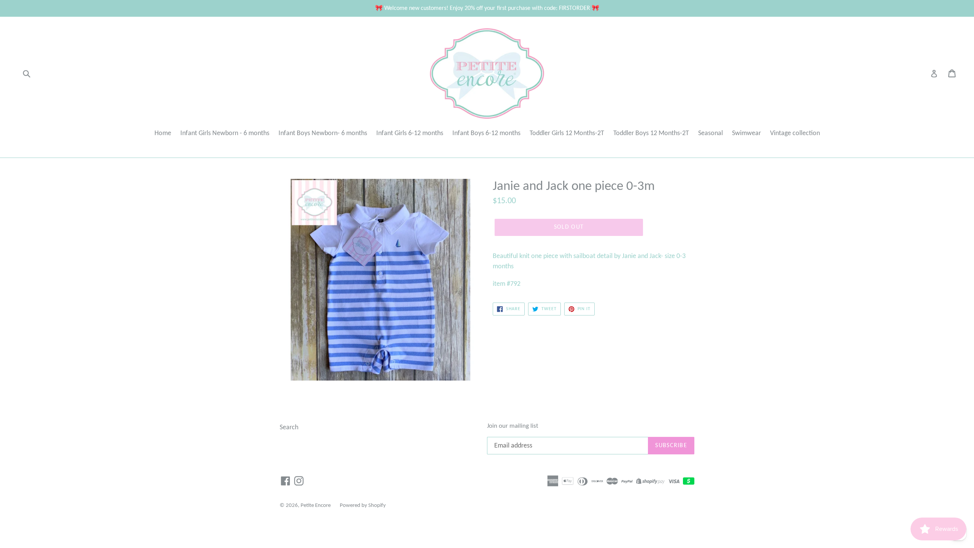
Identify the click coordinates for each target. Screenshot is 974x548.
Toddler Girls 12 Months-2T (567, 133)
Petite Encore (316, 505)
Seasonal (710, 133)
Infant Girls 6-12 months (409, 133)
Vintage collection (795, 133)
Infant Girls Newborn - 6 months (224, 133)
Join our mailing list (512, 426)
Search (289, 427)
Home (162, 133)
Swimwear (746, 133)
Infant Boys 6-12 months (486, 133)
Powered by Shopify (363, 505)
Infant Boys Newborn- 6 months (323, 133)
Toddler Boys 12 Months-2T (651, 133)
